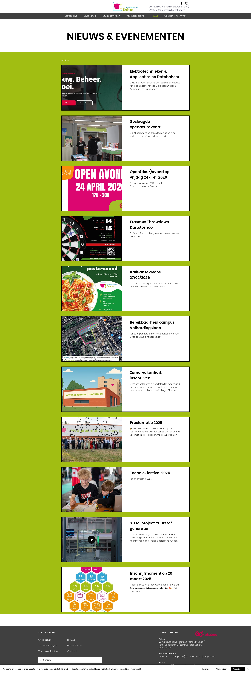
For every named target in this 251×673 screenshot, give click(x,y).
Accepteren (238, 669)
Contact (72, 651)
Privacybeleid (135, 669)
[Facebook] (181, 3)
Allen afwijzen (221, 669)
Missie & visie (74, 645)
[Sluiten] (247, 669)
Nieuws (71, 639)
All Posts (65, 60)
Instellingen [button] (207, 669)
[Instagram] (186, 3)
